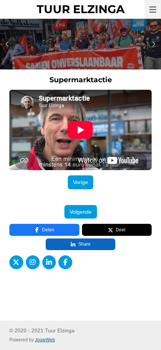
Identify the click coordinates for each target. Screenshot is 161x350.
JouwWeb (45, 339)
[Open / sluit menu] (153, 9)
